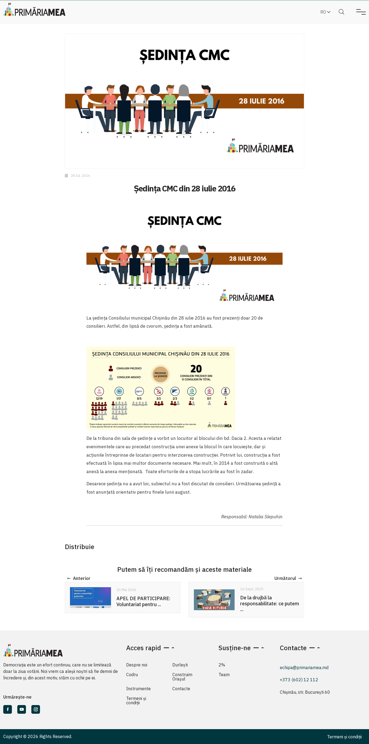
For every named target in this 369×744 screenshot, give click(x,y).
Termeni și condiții (136, 700)
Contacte (181, 688)
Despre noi (136, 664)
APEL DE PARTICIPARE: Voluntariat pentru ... (143, 601)
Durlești (180, 664)
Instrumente (138, 688)
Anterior (81, 578)
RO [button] (323, 12)
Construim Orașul (182, 677)
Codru (132, 674)
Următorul (285, 578)
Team (224, 674)
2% (222, 664)
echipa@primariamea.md (304, 667)
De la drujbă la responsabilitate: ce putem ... (269, 603)
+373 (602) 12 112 (299, 679)
